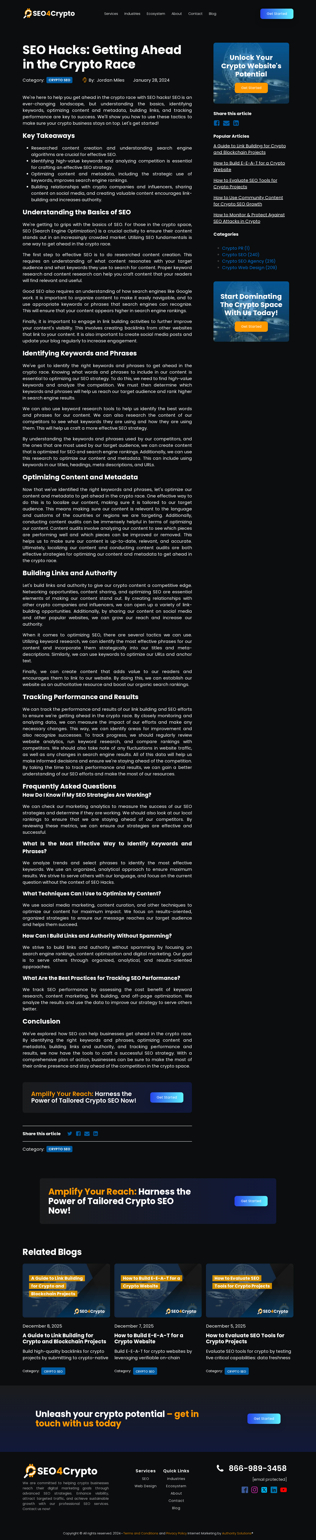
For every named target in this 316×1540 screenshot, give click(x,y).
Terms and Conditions (140, 1533)
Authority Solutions (237, 1533)
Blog (212, 13)
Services (111, 13)
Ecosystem (156, 13)
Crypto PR (236, 248)
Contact (195, 13)
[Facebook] (80, 1133)
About (177, 13)
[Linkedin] (97, 1133)
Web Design (146, 1486)
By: (106, 80)
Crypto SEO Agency (249, 261)
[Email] (88, 1133)
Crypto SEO (59, 80)
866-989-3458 (258, 1468)
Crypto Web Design (249, 267)
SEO (145, 1478)
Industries (132, 13)
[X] (71, 1133)
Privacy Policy (176, 1533)
